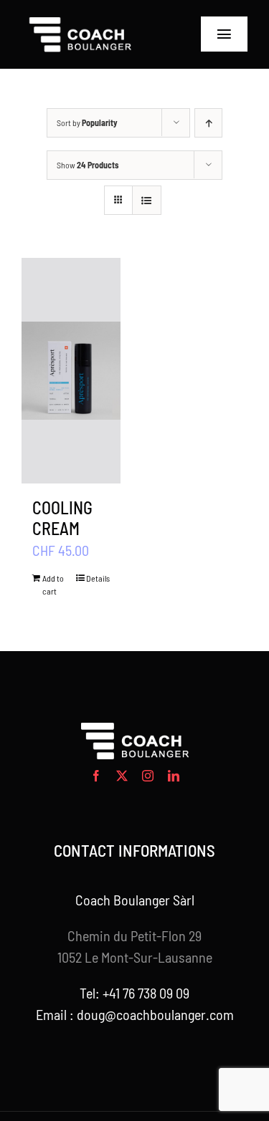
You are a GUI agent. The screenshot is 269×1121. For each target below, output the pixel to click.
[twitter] (122, 775)
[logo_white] (81, 21)
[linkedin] (173, 775)
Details (98, 578)
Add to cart (53, 584)
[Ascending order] (208, 123)
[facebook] (96, 775)
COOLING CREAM (62, 518)
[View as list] (147, 200)
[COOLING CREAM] (71, 370)
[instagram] (148, 775)
